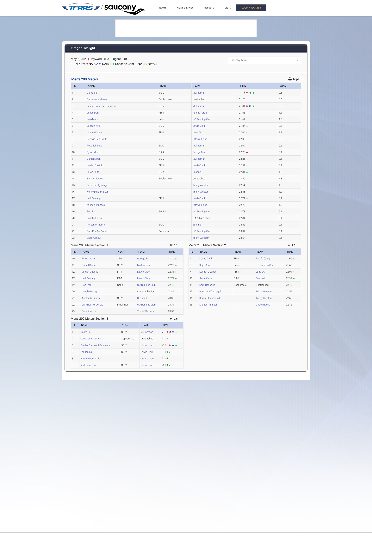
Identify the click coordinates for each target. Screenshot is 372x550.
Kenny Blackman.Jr (97, 191)
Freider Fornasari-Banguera (101, 106)
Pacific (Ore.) (200, 112)
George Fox (199, 152)
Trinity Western (201, 185)
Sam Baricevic (95, 178)
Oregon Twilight (83, 48)
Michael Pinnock (96, 204)
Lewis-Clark (199, 125)
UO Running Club (202, 119)
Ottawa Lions (200, 139)
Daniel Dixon (94, 158)
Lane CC (197, 132)
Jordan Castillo (95, 165)
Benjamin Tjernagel (97, 185)
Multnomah (199, 92)
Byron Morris (94, 152)
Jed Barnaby (93, 198)
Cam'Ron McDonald (97, 231)
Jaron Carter (93, 171)
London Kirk (93, 125)
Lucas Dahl (93, 112)
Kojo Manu (92, 119)
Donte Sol (92, 92)
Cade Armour (94, 237)
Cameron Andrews (97, 99)
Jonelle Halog (94, 218)
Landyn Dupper (95, 132)
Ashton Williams (96, 224)
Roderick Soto (94, 145)
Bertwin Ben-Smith (97, 139)
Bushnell (197, 171)
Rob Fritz (91, 211)
